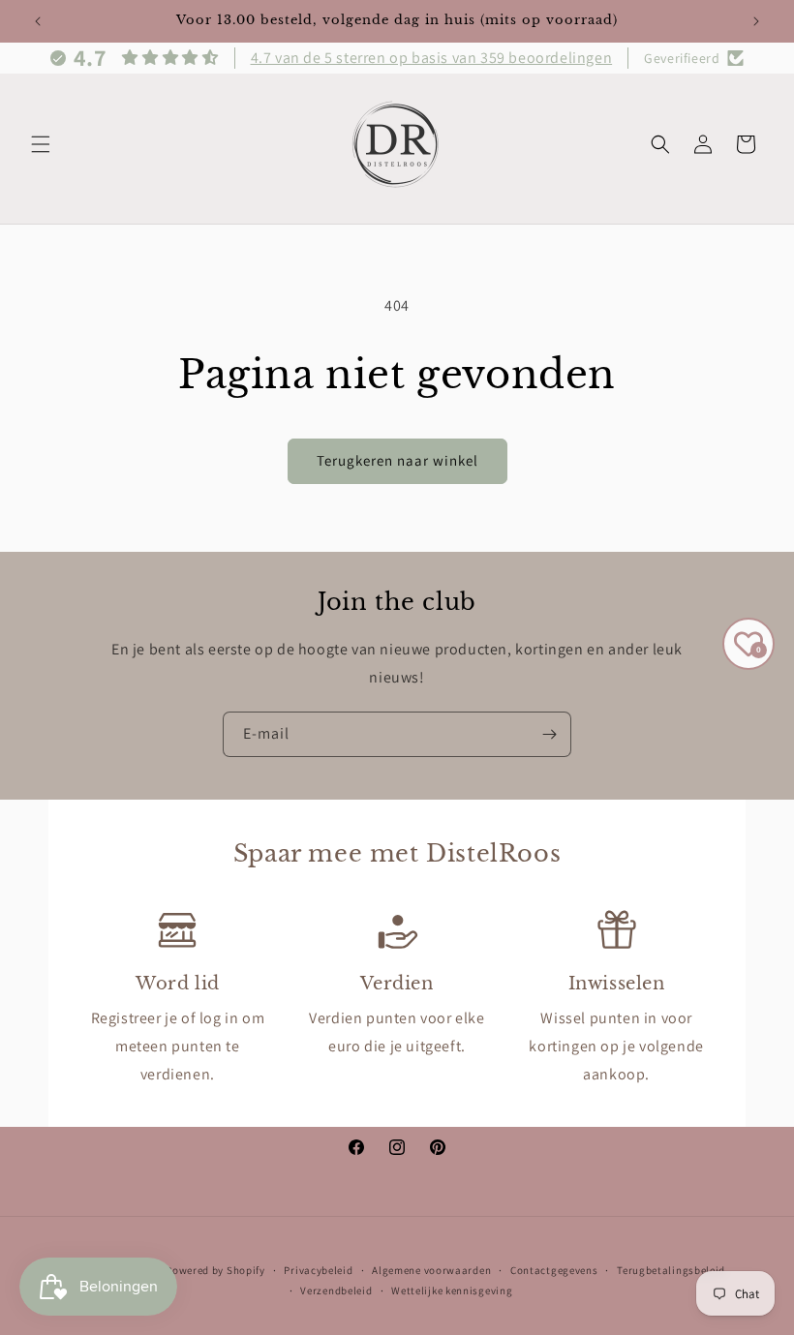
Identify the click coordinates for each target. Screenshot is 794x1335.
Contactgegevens (554, 1270)
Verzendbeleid (336, 1290)
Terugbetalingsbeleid (671, 1270)
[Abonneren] (549, 734)
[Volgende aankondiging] (756, 21)
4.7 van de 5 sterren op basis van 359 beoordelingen (432, 57)
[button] (40, 144)
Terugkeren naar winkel (397, 460)
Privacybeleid (318, 1270)
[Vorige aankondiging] (37, 21)
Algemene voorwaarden (431, 1270)
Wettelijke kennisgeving (451, 1290)
